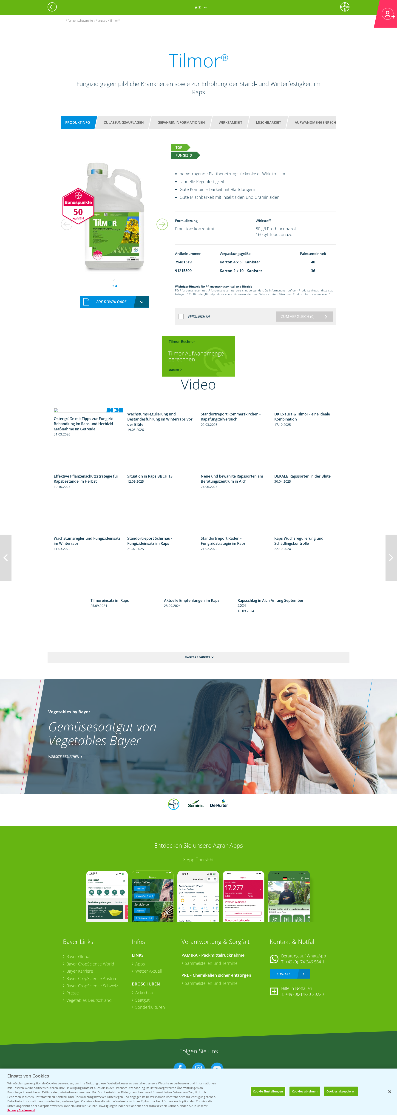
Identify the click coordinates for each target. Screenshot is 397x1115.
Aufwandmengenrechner (319, 122)
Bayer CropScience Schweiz (92, 985)
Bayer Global (78, 956)
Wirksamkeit (230, 122)
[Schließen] (390, 1092)
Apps (140, 964)
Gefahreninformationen (181, 122)
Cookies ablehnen (305, 1091)
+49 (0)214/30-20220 (304, 994)
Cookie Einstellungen (268, 1091)
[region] (198, 1092)
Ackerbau (144, 992)
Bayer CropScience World (90, 964)
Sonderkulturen (150, 1007)
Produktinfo (77, 122)
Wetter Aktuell (148, 971)
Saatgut (142, 1000)
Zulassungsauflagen (124, 122)
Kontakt (283, 974)
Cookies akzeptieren (340, 1091)
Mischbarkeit (268, 122)
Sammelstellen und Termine (211, 963)
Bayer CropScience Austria (91, 978)
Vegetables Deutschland (89, 1000)
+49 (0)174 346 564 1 (304, 962)
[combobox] (114, 302)
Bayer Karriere (79, 971)
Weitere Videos (197, 657)
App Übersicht (200, 859)
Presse (72, 993)
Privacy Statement (21, 1110)
